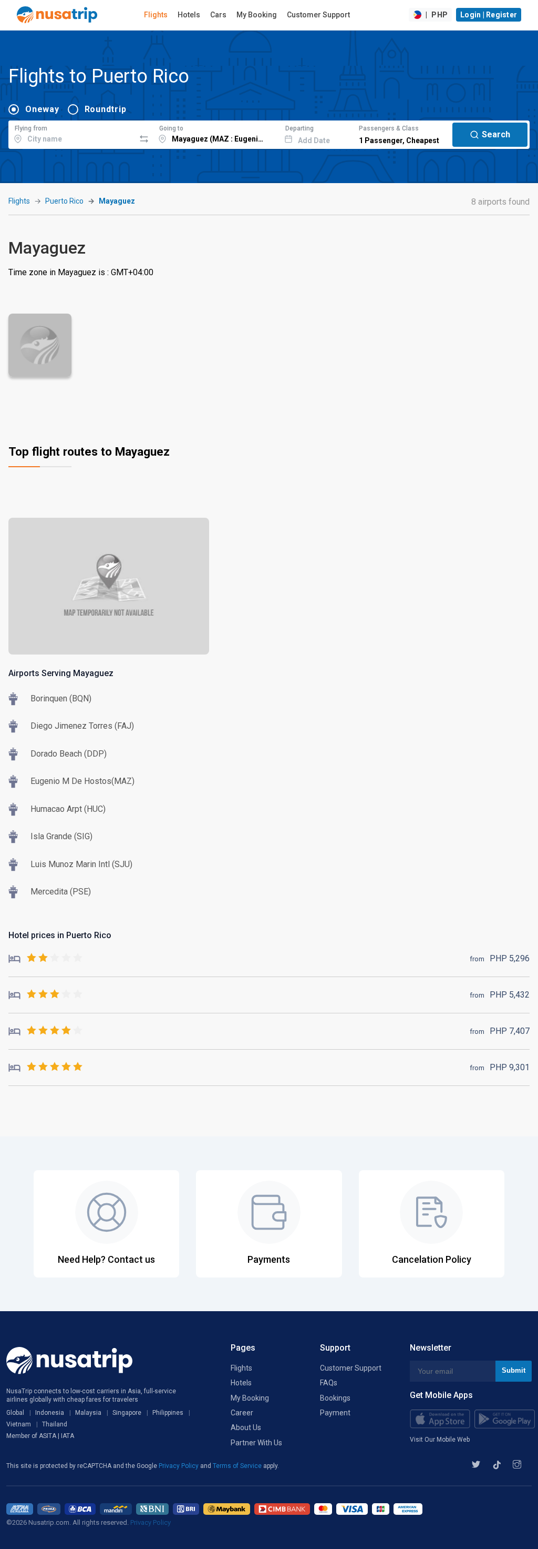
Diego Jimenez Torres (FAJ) (82, 726)
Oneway (42, 109)
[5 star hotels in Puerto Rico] (45, 1067)
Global (15, 1412)
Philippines (167, 1412)
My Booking (256, 15)
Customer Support (318, 15)
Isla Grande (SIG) (61, 836)
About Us (246, 1427)
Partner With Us (256, 1443)
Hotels (189, 15)
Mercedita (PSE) (60, 892)
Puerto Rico (64, 201)
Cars (218, 15)
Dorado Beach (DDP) (68, 754)
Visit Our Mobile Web (440, 1439)
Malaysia (88, 1412)
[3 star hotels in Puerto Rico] (45, 995)
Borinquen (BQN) (60, 698)
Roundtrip (106, 109)
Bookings (335, 1398)
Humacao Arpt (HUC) (68, 809)
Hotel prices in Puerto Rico (59, 935)
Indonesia (49, 1412)
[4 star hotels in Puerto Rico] (45, 1031)
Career (242, 1413)
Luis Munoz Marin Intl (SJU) (81, 864)
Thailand (54, 1424)
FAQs (328, 1383)
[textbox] (71, 133)
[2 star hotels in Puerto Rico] (45, 958)
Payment (335, 1413)
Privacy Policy (179, 1466)
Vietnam (18, 1424)
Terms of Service (238, 1466)
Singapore (126, 1412)
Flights (156, 15)
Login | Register (488, 15)
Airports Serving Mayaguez (60, 673)
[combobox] (71, 133)
